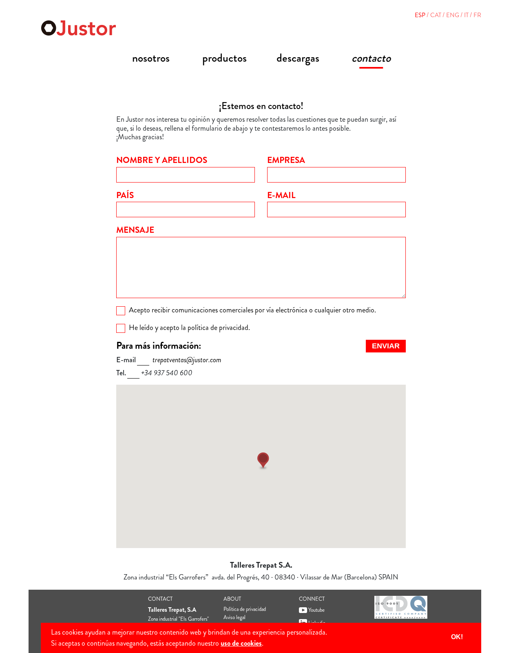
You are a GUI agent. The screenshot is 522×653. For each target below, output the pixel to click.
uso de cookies (241, 643)
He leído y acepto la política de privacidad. (189, 327)
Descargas (297, 58)
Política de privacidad (244, 609)
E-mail (281, 195)
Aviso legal (234, 617)
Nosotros (151, 58)
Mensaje (135, 230)
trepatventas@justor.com (187, 359)
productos (224, 58)
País (125, 195)
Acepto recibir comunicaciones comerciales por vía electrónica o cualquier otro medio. (252, 310)
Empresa (286, 160)
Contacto (371, 58)
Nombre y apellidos (161, 160)
